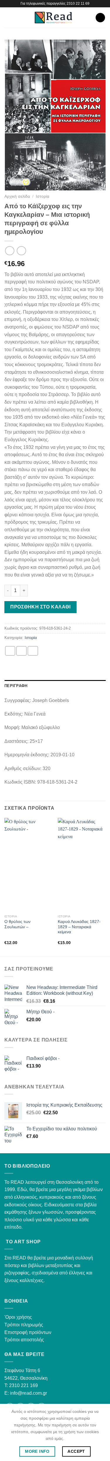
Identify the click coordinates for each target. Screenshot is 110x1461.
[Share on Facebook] (21, 651)
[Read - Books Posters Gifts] (53, 17)
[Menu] (7, 17)
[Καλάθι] (100, 18)
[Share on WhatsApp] (10, 651)
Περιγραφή (15, 686)
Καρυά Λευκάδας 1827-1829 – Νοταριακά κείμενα (79, 926)
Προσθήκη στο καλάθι (40, 606)
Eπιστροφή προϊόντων (27, 1332)
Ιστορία (42, 196)
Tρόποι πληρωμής (23, 1324)
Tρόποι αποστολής (24, 1339)
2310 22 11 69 (78, 3)
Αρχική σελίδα (17, 196)
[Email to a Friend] (33, 651)
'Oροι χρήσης (18, 1317)
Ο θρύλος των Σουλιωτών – (17, 924)
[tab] (55, 686)
